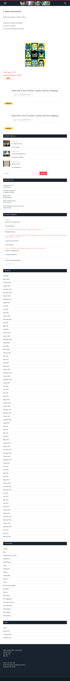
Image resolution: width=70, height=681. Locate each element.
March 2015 (6, 506)
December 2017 (7, 409)
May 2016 (5, 473)
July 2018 (5, 386)
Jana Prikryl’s (18, 154)
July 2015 (5, 493)
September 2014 (7, 526)
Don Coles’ (12, 222)
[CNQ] (35, 3)
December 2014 (7, 516)
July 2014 (5, 530)
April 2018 (6, 396)
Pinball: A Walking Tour (12, 250)
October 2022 (6, 296)
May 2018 (5, 393)
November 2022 (7, 292)
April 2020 (6, 346)
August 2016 (6, 463)
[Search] (65, 3)
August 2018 (6, 383)
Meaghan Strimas (10, 232)
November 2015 (7, 490)
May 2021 (5, 326)
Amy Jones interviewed (11, 241)
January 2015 (6, 513)
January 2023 (6, 286)
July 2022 (5, 306)
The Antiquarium (7, 599)
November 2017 (7, 413)
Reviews (5, 592)
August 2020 (6, 343)
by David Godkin (9, 226)
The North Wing (7, 605)
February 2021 (7, 333)
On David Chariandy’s (13, 29)
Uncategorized (7, 609)
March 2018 (6, 399)
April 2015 (6, 503)
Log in (5, 628)
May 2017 (5, 433)
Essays (5, 565)
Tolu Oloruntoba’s (13, 206)
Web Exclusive (7, 615)
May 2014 (5, 533)
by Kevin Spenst (7, 208)
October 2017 (6, 416)
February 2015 (7, 510)
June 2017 (5, 429)
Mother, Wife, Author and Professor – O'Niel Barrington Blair (23, 229)
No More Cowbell (9, 26)
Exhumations (6, 569)
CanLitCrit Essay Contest (9, 555)
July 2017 (5, 426)
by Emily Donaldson (11, 254)
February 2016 (7, 483)
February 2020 (7, 353)
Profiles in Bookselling (9, 585)
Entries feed (6, 631)
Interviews (6, 579)
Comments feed (7, 634)
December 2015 (7, 486)
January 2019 (6, 369)
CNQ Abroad (6, 559)
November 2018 (7, 373)
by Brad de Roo (9, 245)
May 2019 (5, 359)
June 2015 (5, 496)
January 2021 (6, 336)
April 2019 (6, 363)
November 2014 (7, 520)
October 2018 (6, 376)
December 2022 (7, 289)
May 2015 (5, 500)
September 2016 (7, 460)
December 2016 (7, 449)
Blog (4, 552)
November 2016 (7, 453)
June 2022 (5, 309)
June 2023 (5, 276)
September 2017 (7, 419)
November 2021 (7, 319)
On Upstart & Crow (17, 144)
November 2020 (7, 339)
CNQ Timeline (7, 562)
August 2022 (6, 302)
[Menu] (5, 3)
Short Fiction (6, 595)
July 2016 (5, 466)
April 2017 (6, 436)
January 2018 (6, 406)
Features (5, 572)
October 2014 (6, 523)
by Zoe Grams (16, 147)
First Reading (6, 575)
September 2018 (7, 379)
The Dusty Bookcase (8, 602)
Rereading (6, 589)
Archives (5, 549)
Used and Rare (7, 612)
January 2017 (6, 446)
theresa (7, 219)
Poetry (5, 582)
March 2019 (6, 366)
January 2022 (6, 316)
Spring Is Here (16, 164)
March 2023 (6, 279)
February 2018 (7, 403)
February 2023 (7, 282)
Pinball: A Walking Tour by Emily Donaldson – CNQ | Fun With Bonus (24, 248)
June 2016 (5, 470)
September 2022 (7, 299)
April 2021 (6, 329)
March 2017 (6, 440)
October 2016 (6, 456)
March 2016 (6, 480)
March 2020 (6, 349)
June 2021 (5, 322)
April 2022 (6, 312)
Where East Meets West (9, 201)
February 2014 (7, 536)
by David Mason (16, 167)
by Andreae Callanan (18, 157)
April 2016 (6, 476)
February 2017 (7, 443)
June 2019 (5, 356)
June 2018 (5, 389)
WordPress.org (7, 638)
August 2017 (6, 423)
